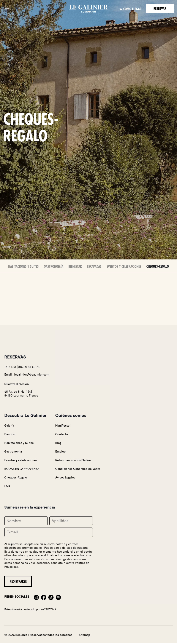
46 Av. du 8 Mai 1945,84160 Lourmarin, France (21, 393)
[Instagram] (36, 596)
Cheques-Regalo (157, 266)
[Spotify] (58, 596)
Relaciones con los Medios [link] (73, 460)
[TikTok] (51, 596)
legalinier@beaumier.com (31, 374)
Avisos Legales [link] (65, 477)
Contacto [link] (61, 434)
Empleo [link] (60, 451)
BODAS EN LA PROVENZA (21, 469)
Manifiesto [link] (62, 425)
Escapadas (94, 266)
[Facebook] (43, 596)
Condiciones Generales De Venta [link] (77, 469)
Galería (9, 425)
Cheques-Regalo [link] (15, 477)
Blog (58, 443)
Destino (9, 434)
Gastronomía (53, 266)
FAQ (7, 486)
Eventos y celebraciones (124, 266)
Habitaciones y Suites (23, 266)
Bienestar (75, 266)
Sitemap (84, 635)
